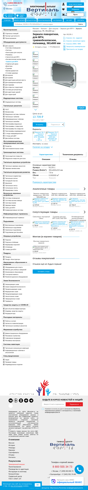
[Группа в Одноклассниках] (21, 400)
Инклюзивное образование (14, 272)
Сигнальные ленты (11, 188)
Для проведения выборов (13, 82)
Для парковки (9, 85)
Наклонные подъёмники (13, 230)
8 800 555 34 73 (62, 467)
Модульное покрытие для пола (15, 158)
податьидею (22, 15)
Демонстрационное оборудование (16, 333)
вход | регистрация (75, 4)
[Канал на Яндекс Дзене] (26, 400)
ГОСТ (7, 109)
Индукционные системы (13, 98)
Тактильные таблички (12, 117)
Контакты (12, 457)
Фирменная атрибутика (12, 329)
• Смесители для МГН (12, 57)
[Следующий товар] (84, 212)
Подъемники (8, 221)
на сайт (69, 20)
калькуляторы (31, 20)
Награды (12, 448)
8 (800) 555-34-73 (15, 3)
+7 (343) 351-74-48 (69, 474)
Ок (37, 485)
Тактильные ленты (11, 185)
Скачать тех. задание (74, 38)
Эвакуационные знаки (12, 299)
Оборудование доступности (14, 42)
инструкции (57, 20)
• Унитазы (8, 50)
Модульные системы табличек (15, 114)
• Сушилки (8, 68)
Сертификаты (14, 452)
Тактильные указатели (12, 106)
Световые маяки (10, 203)
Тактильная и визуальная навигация (17, 348)
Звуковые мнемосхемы (12, 168)
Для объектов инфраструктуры (15, 309)
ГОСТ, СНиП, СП (15, 479)
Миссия (11, 443)
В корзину (39, 124)
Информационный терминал (14, 217)
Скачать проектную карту (75, 41)
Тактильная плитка (11, 178)
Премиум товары (10, 362)
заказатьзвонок (11, 15)
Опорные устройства (12, 236)
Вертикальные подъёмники (14, 225)
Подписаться (74, 404)
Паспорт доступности (12, 36)
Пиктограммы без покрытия (14, 129)
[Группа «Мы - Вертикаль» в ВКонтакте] (16, 400)
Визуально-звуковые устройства (12, 194)
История (12, 445)
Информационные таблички (14, 119)
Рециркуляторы (10, 313)
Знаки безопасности (11, 280)
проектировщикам (44, 20)
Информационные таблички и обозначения (15, 351)
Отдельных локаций (11, 33)
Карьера (12, 450)
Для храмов (9, 78)
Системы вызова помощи (13, 200)
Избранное (75, 9)
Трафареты (9, 301)
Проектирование (10, 30)
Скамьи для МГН (10, 249)
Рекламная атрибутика (12, 336)
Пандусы (7, 253)
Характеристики (46, 154)
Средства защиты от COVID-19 (15, 305)
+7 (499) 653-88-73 (66, 471)
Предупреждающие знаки (13, 294)
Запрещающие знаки (12, 284)
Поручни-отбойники (11, 242)
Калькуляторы (14, 474)
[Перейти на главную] (51, 9)
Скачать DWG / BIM (73, 44)
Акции (7, 360)
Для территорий (10, 94)
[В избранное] (49, 47)
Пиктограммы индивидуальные (15, 131)
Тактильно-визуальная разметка (16, 172)
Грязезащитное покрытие (13, 156)
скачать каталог (19, 20)
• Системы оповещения (13, 48)
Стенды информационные (14, 133)
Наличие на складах (41, 147)
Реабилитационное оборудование (16, 277)
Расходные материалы (12, 317)
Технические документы (73, 154)
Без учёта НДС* (38, 120)
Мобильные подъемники (13, 227)
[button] (35, 110)
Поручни (8, 240)
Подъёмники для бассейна (14, 232)
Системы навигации (11, 344)
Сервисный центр (15, 476)
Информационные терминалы (15, 214)
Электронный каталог (17, 464)
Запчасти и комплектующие (14, 323)
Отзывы (72, 159)
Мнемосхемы (9, 112)
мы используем (16, 486)
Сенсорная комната (11, 274)
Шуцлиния (8, 183)
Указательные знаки (12, 296)
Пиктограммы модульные (13, 124)
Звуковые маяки (10, 205)
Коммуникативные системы (14, 210)
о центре (7, 20)
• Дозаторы (8, 66)
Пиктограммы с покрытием (14, 126)
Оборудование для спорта (14, 267)
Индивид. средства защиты (14, 311)
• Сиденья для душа (11, 64)
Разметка (8, 146)
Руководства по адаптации (19, 469)
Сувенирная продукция (13, 338)
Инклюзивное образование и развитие (15, 263)
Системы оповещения (12, 198)
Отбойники (8, 247)
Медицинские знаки (11, 291)
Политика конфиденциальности (71, 488)
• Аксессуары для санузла (13, 52)
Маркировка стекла (11, 190)
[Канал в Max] (11, 406)
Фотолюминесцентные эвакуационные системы (13, 142)
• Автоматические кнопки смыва (15, 59)
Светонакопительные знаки (14, 148)
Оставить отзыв (43, 271)
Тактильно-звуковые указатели (15, 166)
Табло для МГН (10, 208)
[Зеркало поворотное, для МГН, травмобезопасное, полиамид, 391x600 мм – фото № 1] (63, 74)
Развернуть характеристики (44, 182)
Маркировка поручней (12, 245)
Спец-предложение (11, 356)
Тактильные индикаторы (13, 176)
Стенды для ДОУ (10, 136)
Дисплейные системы (12, 138)
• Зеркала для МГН (11, 61)
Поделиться (55, 124)
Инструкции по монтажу (17, 471)
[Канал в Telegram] (31, 400)
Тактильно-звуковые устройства (16, 162)
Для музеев (9, 75)
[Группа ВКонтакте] (11, 400)
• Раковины (8, 55)
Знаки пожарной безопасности (15, 287)
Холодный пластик (11, 181)
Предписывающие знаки (13, 289)
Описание (46, 159)
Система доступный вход (13, 90)
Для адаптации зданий (12, 92)
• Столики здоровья (11, 73)
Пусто (75, 14)
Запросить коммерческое (75, 46)
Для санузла (9, 46)
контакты (80, 20)
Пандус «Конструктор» (12, 259)
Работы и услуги (10, 321)
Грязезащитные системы (13, 152)
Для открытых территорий (14, 87)
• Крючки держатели (11, 71)
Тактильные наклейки (12, 121)
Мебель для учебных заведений (15, 270)
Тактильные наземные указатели (16, 326)
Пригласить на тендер (74, 49)
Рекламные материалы (12, 340)
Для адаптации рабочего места (15, 80)
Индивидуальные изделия (13, 364)
